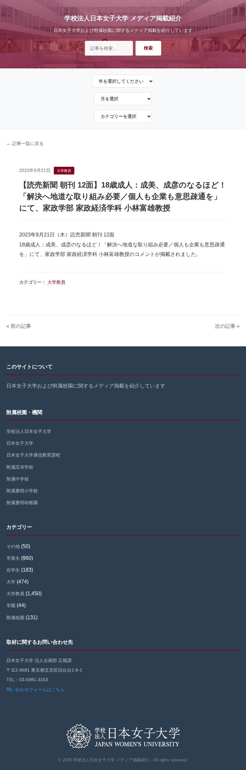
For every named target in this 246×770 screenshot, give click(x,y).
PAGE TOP (234, 741)
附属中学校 (17, 478)
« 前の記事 (18, 326)
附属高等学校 (19, 467)
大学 (10, 581)
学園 (10, 605)
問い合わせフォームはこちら (35, 689)
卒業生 (13, 558)
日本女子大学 (19, 443)
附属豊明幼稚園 (22, 502)
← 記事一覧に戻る (25, 143)
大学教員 (56, 282)
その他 (13, 546)
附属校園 (15, 617)
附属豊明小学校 (22, 490)
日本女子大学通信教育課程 (33, 455)
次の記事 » (227, 326)
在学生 (13, 570)
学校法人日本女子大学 (28, 431)
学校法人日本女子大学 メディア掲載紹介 (123, 18)
